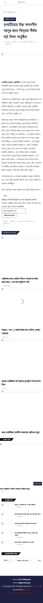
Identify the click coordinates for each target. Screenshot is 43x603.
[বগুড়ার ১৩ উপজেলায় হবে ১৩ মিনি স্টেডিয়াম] (7, 508)
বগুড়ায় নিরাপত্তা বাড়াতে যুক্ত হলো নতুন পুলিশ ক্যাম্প (28, 514)
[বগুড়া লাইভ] (21, 2)
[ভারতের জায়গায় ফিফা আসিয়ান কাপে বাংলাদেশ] (7, 526)
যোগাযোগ (32, 593)
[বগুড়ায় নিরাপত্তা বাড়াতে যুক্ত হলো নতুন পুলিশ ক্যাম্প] (7, 517)
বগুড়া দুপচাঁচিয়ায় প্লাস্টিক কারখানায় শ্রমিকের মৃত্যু (15, 489)
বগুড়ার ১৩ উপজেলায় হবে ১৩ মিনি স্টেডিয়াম (25, 504)
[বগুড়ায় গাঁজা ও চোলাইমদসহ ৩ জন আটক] (7, 545)
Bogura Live (35, 586)
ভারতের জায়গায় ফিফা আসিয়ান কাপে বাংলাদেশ (25, 523)
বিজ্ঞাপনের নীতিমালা (24, 593)
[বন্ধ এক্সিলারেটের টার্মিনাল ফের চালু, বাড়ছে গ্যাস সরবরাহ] (7, 536)
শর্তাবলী (17, 593)
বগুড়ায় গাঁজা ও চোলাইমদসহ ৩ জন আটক (24, 542)
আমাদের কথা (11, 593)
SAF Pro (27, 590)
